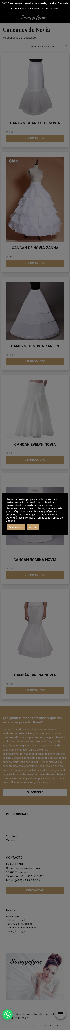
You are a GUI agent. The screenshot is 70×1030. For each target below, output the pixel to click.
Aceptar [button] (33, 527)
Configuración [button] (16, 527)
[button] (7, 1014)
